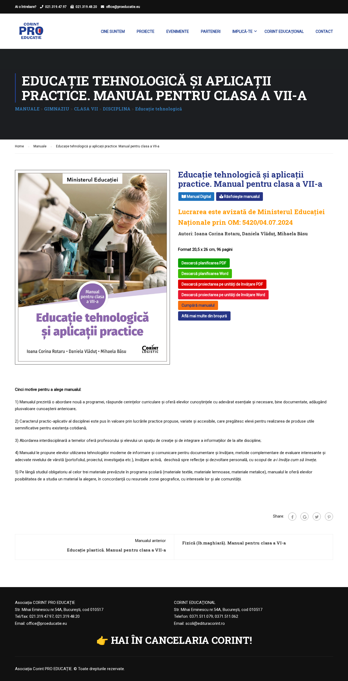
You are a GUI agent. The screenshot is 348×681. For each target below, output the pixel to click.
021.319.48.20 (86, 7)
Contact (324, 31)
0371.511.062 (226, 616)
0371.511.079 (201, 616)
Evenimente (177, 31)
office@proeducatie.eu (123, 7)
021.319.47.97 (56, 7)
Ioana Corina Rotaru (217, 233)
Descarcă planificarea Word (205, 273)
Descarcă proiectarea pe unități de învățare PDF (222, 284)
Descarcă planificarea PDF (204, 263)
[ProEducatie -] (31, 33)
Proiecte (145, 31)
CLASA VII (86, 109)
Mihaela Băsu (292, 233)
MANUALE (27, 109)
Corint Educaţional (284, 31)
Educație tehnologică (158, 109)
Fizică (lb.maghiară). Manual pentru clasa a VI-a (234, 543)
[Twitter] (317, 516)
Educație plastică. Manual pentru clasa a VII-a (116, 550)
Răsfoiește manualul (241, 196)
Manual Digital (198, 196)
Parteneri (210, 31)
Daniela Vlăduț (258, 233)
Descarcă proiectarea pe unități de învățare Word (223, 295)
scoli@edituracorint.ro (205, 623)
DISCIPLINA (116, 109)
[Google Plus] (304, 516)
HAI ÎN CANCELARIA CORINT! (181, 640)
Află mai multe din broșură (204, 316)
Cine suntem (113, 31)
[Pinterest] (329, 516)
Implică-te (242, 31)
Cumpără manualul (198, 305)
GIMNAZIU (56, 109)
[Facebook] (292, 516)
